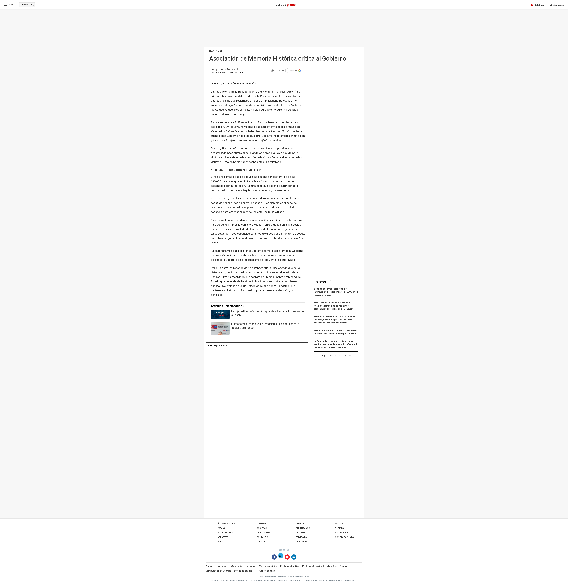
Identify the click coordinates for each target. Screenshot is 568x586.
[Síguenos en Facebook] (274, 557)
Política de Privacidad (313, 566)
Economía (262, 523)
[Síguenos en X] (281, 557)
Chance (300, 523)
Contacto (210, 566)
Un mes (347, 355)
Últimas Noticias (227, 523)
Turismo (340, 528)
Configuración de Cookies (218, 570)
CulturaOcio (303, 528)
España (221, 528)
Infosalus (301, 541)
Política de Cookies (289, 566)
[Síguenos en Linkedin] (294, 557)
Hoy (323, 355)
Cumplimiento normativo (243, 566)
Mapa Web (332, 566)
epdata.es (301, 537)
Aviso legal (222, 566)
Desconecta (303, 532)
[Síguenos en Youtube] (287, 557)
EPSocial (262, 541)
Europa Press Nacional (224, 69)
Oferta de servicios (268, 566)
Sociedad (262, 528)
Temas (343, 566)
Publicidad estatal (267, 570)
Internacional (225, 532)
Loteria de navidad (243, 570)
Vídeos (221, 541)
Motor (339, 523)
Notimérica (341, 532)
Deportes (222, 537)
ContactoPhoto (344, 537)
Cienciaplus (263, 532)
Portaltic (262, 537)
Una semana (334, 355)
